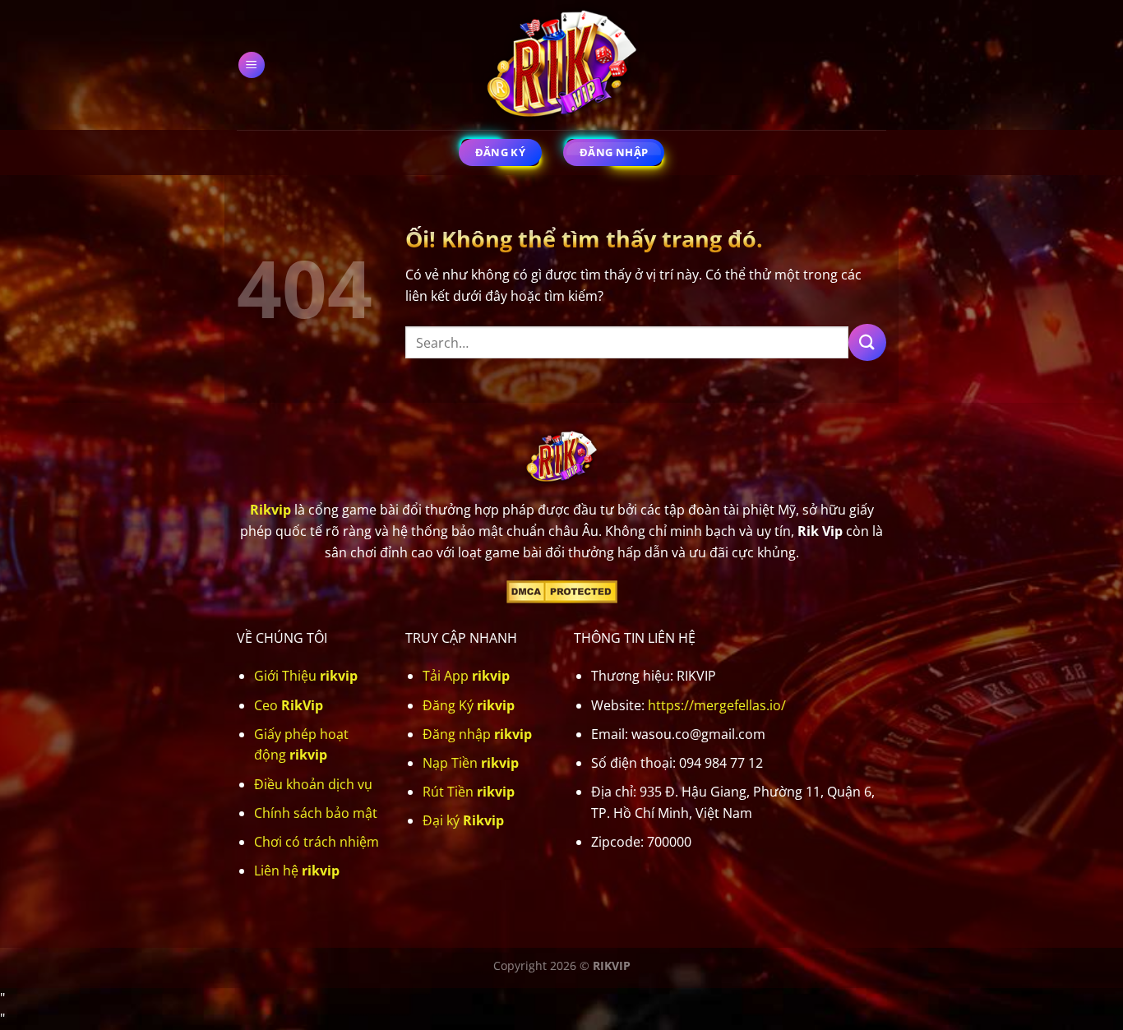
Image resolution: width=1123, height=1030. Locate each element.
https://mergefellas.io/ (717, 705)
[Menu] (252, 65)
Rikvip (270, 510)
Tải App (466, 676)
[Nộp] (867, 342)
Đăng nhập (477, 734)
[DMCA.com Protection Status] (561, 590)
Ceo (288, 705)
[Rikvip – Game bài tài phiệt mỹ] (561, 65)
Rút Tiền (469, 792)
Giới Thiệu (306, 676)
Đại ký (463, 820)
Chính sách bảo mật (315, 813)
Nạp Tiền (471, 763)
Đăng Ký (469, 705)
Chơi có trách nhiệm (316, 842)
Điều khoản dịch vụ (313, 784)
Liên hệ (297, 870)
